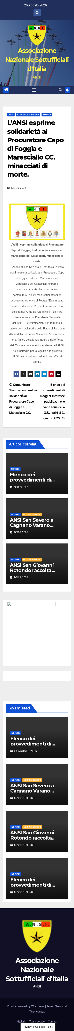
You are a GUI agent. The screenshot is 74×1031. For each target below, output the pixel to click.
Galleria (21, 1021)
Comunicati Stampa (28, 114)
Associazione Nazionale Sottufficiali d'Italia (37, 60)
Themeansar (36, 1011)
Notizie (47, 114)
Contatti (52, 1021)
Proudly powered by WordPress (26, 1006)
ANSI (10, 114)
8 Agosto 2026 (24, 798)
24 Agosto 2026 (25, 751)
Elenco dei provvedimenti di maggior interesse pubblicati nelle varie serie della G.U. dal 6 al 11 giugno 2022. (52, 401)
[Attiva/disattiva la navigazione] (34, 90)
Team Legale (37, 1021)
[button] (60, 90)
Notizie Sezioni (31, 514)
